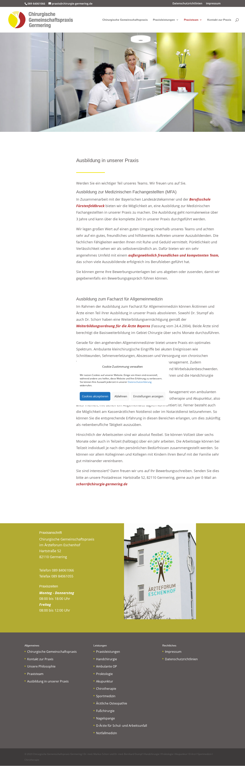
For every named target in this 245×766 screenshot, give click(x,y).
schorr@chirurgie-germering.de (101, 484)
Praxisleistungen (164, 19)
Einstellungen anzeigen (148, 396)
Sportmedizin (105, 696)
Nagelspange (105, 718)
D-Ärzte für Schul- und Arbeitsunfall (121, 725)
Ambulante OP (106, 666)
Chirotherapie (106, 688)
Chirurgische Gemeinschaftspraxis (125, 19)
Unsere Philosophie (41, 666)
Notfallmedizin (106, 733)
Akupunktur (104, 681)
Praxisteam (191, 19)
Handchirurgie (106, 659)
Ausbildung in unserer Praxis (48, 681)
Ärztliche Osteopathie (111, 703)
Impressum (213, 3)
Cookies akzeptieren (95, 396)
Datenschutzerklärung (140, 381)
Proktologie (104, 674)
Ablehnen (120, 396)
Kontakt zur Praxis (219, 19)
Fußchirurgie (105, 711)
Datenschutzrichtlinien (187, 3)
